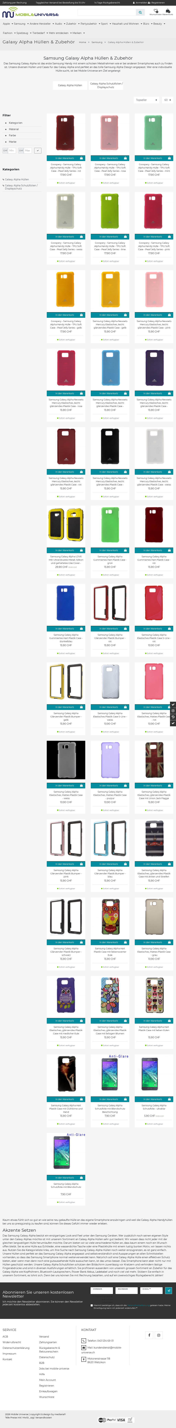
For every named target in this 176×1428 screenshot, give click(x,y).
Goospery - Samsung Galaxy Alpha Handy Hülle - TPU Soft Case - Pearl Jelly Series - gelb (66, 324)
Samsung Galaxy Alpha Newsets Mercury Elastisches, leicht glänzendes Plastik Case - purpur (154, 403)
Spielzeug (22, 33)
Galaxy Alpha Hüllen (17, 179)
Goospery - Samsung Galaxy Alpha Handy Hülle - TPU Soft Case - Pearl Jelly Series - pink (154, 246)
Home (82, 42)
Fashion (8, 33)
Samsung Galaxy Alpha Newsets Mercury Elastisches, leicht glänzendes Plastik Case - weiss (154, 481)
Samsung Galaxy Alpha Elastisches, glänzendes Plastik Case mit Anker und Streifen (154, 873)
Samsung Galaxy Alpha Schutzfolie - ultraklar (154, 1107)
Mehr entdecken (59, 33)
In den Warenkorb (65, 158)
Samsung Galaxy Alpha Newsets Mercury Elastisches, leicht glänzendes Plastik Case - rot (66, 481)
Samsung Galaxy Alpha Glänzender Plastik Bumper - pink (66, 873)
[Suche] (140, 12)
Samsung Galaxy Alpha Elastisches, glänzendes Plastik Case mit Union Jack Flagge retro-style (154, 795)
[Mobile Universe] (30, 12)
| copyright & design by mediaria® (47, 1414)
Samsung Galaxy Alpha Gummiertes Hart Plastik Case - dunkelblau (66, 638)
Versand (44, 1336)
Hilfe (42, 1374)
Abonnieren (168, 1290)
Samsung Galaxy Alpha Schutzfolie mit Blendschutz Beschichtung (110, 1108)
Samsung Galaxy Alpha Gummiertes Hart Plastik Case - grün (110, 559)
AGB (5, 1336)
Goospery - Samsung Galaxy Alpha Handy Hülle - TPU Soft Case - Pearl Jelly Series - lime (110, 246)
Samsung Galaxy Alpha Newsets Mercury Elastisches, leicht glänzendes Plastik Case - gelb (110, 324)
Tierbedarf (38, 33)
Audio (59, 23)
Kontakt (7, 1359)
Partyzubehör (89, 23)
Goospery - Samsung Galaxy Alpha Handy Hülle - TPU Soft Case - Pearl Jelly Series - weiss (66, 246)
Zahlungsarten (48, 1342)
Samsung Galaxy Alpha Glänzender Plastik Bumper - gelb (66, 716)
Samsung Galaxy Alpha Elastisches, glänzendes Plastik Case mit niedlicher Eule (66, 1030)
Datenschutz (46, 1357)
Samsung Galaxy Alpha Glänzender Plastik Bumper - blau (110, 873)
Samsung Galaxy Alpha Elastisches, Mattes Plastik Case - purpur (110, 795)
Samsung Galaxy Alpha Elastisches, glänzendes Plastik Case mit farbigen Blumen (110, 1030)
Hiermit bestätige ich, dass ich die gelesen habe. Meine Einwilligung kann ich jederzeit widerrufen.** (132, 1306)
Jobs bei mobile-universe (54, 1368)
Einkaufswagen (48, 1391)
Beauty (158, 23)
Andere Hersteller (40, 23)
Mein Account (47, 1380)
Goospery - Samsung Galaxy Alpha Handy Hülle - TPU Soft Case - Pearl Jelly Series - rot (66, 167)
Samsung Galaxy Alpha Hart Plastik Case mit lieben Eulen (154, 1029)
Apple (6, 23)
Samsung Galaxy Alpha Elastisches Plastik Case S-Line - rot (154, 638)
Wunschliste (46, 1397)
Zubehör (71, 23)
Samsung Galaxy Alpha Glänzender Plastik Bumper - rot (110, 638)
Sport (104, 23)
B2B (41, 1363)
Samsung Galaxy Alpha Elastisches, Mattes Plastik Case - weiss (66, 795)
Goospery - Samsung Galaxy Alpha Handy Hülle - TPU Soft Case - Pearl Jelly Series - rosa (110, 167)
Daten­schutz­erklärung (16, 1348)
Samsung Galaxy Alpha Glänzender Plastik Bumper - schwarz (66, 951)
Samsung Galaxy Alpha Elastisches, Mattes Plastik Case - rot (154, 716)
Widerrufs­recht (12, 1342)
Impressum (9, 1353)
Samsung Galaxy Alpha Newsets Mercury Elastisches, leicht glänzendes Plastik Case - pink (154, 324)
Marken (77, 33)
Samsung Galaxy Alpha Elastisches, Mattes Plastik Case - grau (154, 951)
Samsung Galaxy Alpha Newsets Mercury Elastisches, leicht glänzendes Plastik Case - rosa (66, 402)
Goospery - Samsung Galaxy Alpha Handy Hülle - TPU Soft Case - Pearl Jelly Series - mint (154, 167)
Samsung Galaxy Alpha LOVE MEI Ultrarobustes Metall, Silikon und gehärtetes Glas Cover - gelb (66, 560)
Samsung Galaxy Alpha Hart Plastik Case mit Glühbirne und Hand (66, 1108)
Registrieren (46, 1385)
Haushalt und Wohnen (126, 23)
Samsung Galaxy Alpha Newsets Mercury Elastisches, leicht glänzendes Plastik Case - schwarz (110, 481)
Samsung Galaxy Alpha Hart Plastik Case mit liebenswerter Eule (110, 951)
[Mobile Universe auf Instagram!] (158, 1335)
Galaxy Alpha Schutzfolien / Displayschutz (21, 187)
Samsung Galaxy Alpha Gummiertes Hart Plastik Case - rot (154, 559)
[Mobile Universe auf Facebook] (149, 1335)
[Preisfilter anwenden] (37, 151)
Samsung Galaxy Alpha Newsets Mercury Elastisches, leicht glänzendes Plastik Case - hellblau (110, 403)
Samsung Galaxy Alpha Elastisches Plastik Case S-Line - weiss (110, 716)
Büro (146, 23)
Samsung (20, 23)
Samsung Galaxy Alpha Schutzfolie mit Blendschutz (66, 1185)
